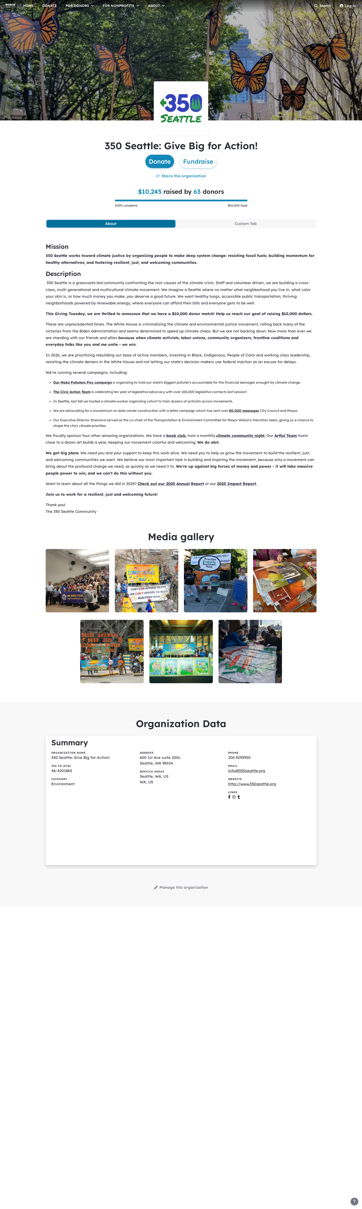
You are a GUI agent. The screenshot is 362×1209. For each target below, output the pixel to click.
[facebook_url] (229, 797)
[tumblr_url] (239, 797)
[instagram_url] (234, 797)
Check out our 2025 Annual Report (171, 483)
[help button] (354, 1201)
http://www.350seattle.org (252, 783)
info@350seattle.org (246, 770)
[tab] (111, 223)
